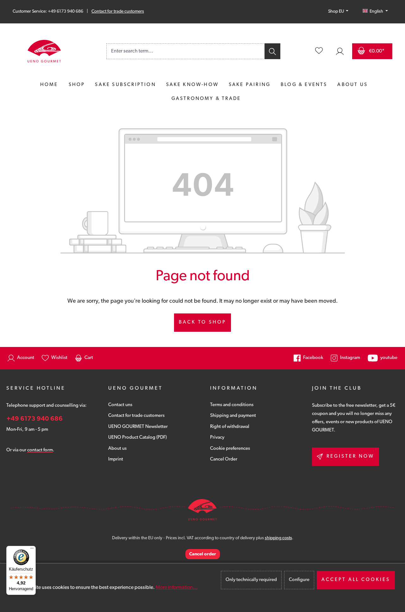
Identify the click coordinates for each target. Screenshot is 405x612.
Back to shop (202, 322)
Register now (350, 456)
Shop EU (336, 11)
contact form (40, 450)
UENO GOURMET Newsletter (138, 426)
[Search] (272, 51)
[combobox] (185, 51)
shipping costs (278, 538)
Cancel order (202, 554)
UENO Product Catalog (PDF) (137, 437)
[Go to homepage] (44, 51)
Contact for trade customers (117, 11)
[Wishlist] (318, 51)
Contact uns (120, 405)
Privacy (217, 437)
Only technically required (251, 580)
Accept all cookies (355, 580)
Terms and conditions (231, 405)
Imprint (115, 459)
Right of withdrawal (229, 426)
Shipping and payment (233, 415)
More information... (177, 587)
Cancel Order (223, 459)
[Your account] (339, 51)
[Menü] (32, 549)
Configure (299, 580)
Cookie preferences (230, 448)
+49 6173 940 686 (34, 419)
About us (117, 448)
